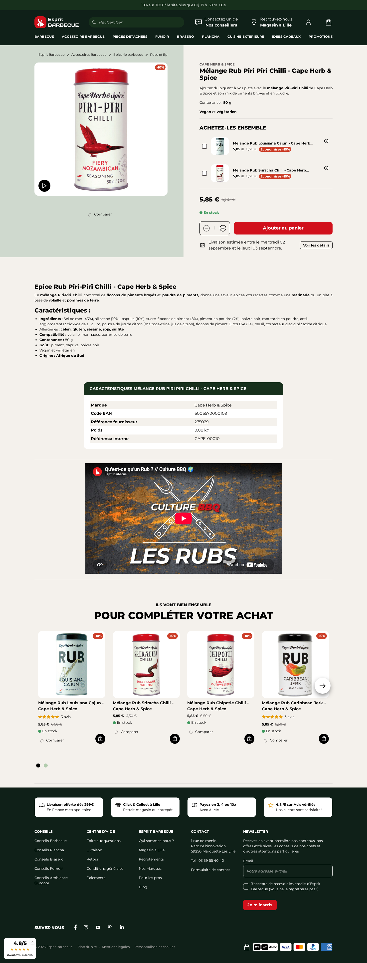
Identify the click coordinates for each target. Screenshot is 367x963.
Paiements (96, 878)
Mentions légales (116, 947)
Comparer (103, 214)
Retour (93, 859)
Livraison (94, 850)
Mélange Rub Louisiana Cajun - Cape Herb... (273, 143)
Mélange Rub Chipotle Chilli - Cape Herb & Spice (218, 705)
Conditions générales (105, 868)
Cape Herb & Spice (217, 64)
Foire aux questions (104, 840)
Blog (143, 887)
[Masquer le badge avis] (32, 941)
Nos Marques (150, 868)
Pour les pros (150, 878)
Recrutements (151, 859)
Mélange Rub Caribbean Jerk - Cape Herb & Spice (294, 705)
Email (248, 861)
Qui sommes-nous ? (156, 840)
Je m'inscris (259, 904)
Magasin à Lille (152, 850)
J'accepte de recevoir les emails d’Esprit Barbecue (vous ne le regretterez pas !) (285, 886)
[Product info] (326, 141)
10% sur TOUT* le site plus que (167, 5)
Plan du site (87, 947)
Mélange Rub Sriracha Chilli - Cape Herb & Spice (143, 705)
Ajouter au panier (283, 228)
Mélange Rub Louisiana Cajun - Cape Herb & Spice (71, 705)
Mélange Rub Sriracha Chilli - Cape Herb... (271, 170)
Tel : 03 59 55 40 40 (207, 860)
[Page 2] (46, 766)
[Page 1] (38, 766)
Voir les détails (316, 245)
